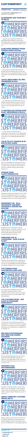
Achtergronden (7, 432)
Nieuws (4, 436)
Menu (25, 4)
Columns (5, 434)
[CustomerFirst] (11, 4)
